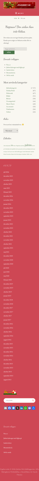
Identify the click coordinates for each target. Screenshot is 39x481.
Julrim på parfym (19, 149)
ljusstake (32, 151)
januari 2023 (7, 220)
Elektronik (9, 93)
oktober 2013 (8, 372)
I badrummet (10, 109)
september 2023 (8, 216)
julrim (28, 145)
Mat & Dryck (10, 104)
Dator (14, 145)
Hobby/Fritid (10, 91)
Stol (15, 154)
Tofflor (27, 154)
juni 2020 (6, 272)
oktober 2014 (8, 360)
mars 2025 (7, 188)
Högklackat (18, 145)
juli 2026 (6, 172)
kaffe (16, 151)
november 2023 (8, 212)
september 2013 (8, 376)
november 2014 (8, 356)
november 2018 (8, 304)
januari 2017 (7, 320)
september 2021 (8, 248)
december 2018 (8, 300)
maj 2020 (6, 276)
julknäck (22, 145)
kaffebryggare (19, 151)
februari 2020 (8, 280)
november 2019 (8, 288)
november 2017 (8, 312)
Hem (15, 18)
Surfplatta (24, 154)
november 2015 (8, 348)
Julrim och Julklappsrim (25, 469)
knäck (24, 151)
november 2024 (8, 200)
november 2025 (8, 180)
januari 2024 (7, 204)
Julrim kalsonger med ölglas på (15, 67)
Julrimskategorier (11, 88)
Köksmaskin (28, 151)
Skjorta (12, 154)
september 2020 (8, 264)
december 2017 (8, 308)
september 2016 (8, 336)
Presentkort (8, 154)
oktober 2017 (8, 316)
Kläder (8, 96)
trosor (31, 154)
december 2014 (8, 352)
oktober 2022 (8, 232)
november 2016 (8, 328)
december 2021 (8, 236)
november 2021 (8, 240)
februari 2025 (8, 192)
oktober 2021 (8, 244)
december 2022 (8, 224)
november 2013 (8, 368)
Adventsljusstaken (7, 145)
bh (12, 145)
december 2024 (8, 196)
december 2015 (8, 344)
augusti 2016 (7, 340)
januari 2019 (7, 296)
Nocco (8, 65)
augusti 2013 (7, 380)
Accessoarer (9, 106)
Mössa (5, 154)
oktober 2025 (8, 184)
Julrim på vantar (11, 151)
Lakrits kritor (10, 70)
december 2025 (8, 176)
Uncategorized (10, 101)
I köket (8, 112)
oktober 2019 (8, 292)
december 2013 (8, 364)
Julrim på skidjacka (27, 149)
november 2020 (8, 260)
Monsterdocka (10, 73)
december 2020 (8, 256)
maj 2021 (6, 252)
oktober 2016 (8, 332)
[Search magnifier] (33, 400)
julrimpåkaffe (12, 149)
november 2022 (8, 228)
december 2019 (8, 284)
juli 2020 (6, 268)
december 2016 (8, 324)
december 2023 (8, 208)
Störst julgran (19, 154)
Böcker (8, 98)
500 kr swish (10, 75)
